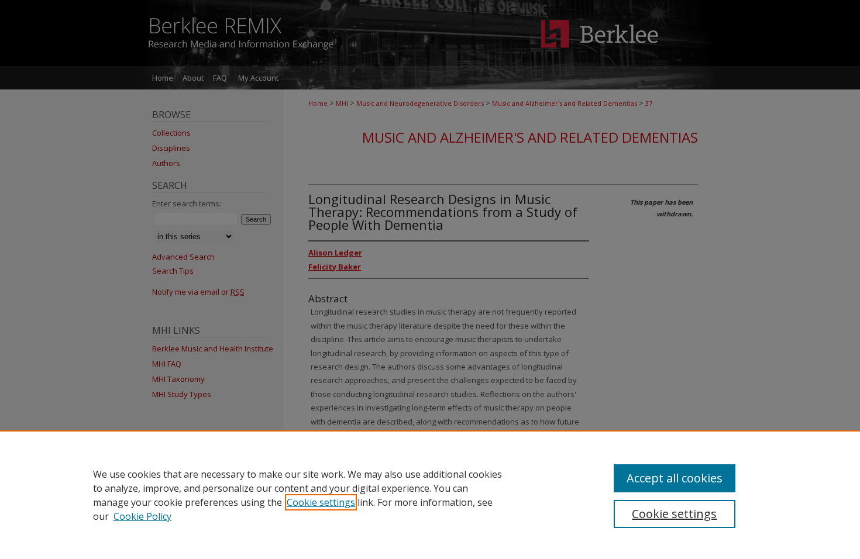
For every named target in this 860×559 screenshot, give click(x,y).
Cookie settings (321, 502)
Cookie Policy (142, 516)
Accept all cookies (675, 478)
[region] (430, 494)
